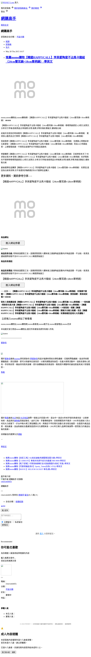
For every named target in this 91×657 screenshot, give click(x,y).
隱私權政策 (59, 624)
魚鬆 (3, 372)
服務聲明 (68, 624)
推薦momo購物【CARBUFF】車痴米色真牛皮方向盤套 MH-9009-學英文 (36, 461)
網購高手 (8, 18)
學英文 (4, 447)
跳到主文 (5, 25)
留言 (26, 495)
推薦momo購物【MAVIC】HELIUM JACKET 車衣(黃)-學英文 (31, 469)
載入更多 (5, 510)
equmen (17, 359)
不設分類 (20, 37)
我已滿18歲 (6, 652)
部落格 (8, 44)
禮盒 (20, 434)
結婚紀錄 (19, 502)
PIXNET (27, 624)
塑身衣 (4, 343)
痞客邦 (21, 495)
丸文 (14, 418)
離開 (13, 652)
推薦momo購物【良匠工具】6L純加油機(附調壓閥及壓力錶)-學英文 (34, 458)
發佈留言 (5, 525)
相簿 (7, 42)
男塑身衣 (34, 359)
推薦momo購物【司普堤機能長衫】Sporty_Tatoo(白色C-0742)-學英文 (34, 466)
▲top (3, 506)
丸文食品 (24, 418)
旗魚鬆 (17, 421)
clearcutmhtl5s (6, 481)
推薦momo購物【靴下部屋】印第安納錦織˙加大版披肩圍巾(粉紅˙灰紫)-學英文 (38, 464)
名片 (7, 47)
